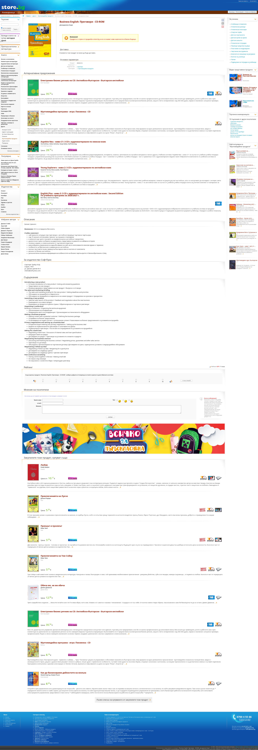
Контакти (7, 718)
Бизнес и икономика (7, 59)
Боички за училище (238, 57)
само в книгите (7, 30)
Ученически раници (238, 27)
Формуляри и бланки (8, 116)
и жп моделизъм (43, 733)
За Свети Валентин (8, 134)
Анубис (3, 207)
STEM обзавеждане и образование (44, 730)
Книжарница (8, 12)
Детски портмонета (238, 35)
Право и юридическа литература (8, 83)
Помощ (7, 726)
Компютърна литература (9, 61)
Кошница (7, 721)
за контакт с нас (247, 726)
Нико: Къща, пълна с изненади (114, 732)
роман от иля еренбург (237, 132)
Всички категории (13, 151)
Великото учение (235, 125)
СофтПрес (80, 67)
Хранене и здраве (6, 91)
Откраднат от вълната (112, 736)
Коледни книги (6, 130)
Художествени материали (41, 723)
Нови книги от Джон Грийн (9, 160)
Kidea (2, 205)
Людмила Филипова (7, 237)
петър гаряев (234, 130)
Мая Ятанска (234, 133)
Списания (4, 146)
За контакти (253, 1)
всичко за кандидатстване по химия (241, 135)
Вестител (108, 726)
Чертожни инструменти (239, 51)
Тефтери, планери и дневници (7, 123)
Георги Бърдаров (6, 242)
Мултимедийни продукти (45, 16)
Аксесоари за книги (7, 118)
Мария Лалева (5, 247)
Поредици (5, 143)
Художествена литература (9, 64)
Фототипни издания (7, 104)
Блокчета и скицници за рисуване (243, 54)
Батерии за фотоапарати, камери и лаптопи (47, 743)
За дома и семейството (8, 93)
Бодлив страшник (111, 727)
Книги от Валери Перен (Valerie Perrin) (8, 176)
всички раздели (7, 28)
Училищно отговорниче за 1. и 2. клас (116, 733)
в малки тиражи (44, 736)
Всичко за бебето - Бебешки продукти (45, 729)
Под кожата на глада (248, 101)
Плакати (4, 136)
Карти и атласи (6, 106)
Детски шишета (236, 40)
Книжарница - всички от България (46, 717)
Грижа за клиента (243, 1)
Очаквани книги (6, 148)
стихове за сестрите (236, 126)
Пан (2, 198)
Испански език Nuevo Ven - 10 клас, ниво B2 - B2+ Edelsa (10, 167)
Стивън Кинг (5, 244)
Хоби (2, 113)
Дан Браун (4, 240)
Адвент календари (7, 132)
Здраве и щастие (6, 202)
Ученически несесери (239, 29)
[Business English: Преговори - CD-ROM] (39, 40)
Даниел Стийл (5, 224)
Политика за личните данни (251, 747)
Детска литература (7, 66)
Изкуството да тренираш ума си (114, 718)
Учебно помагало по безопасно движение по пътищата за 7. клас (124, 735)
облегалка (233, 123)
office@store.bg (250, 729)
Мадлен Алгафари (7, 233)
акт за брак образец (236, 128)
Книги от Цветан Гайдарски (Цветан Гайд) (10, 180)
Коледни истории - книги (9, 170)
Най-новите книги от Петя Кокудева (9, 173)
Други (34, 16)
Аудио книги (5, 141)
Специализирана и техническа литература (8, 79)
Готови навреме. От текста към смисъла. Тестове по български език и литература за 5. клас (131, 717)
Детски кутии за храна (239, 38)
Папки (233, 59)
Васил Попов (5, 249)
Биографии (4, 98)
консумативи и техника (43, 721)
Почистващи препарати (41, 720)
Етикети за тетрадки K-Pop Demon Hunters (117, 724)
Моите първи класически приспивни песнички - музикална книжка (124, 738)
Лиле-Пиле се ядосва (111, 720)
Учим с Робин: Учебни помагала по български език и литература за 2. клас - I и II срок (129, 730)
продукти (41, 724)
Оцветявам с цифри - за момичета (115, 741)
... (127, 103)
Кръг (2, 209)
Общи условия (239, 747)
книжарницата (243, 114)
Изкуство (4, 96)
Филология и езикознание (9, 73)
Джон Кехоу (4, 254)
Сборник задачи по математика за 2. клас (117, 729)
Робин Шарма (5, 228)
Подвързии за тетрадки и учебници (243, 62)
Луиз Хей (4, 226)
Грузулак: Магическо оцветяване (115, 740)
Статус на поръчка (10, 723)
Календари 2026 (6, 111)
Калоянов (4, 200)
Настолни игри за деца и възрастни (44, 718)
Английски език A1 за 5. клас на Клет (8, 163)
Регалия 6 (4, 193)
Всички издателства (12, 214)
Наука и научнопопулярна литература (9, 76)
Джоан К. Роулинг (6, 230)
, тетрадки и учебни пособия (45, 732)
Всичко (43, 735)
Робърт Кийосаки (6, 235)
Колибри (4, 195)
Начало (7, 717)
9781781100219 (235, 137)
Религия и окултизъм (8, 89)
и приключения (42, 738)
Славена (3, 212)
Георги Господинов (7, 251)
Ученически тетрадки (238, 43)
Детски (39, 727)
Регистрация (8, 724)
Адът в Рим (109, 723)
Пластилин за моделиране (240, 49)
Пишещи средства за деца (240, 46)
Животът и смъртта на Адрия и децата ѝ (117, 721)
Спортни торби (236, 32)
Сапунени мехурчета (236, 121)
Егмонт (3, 191)
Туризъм (4, 109)
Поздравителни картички (9, 120)
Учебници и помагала (238, 24)
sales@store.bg (249, 728)
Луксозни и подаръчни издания (8, 101)
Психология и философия (9, 86)
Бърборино (109, 743)
